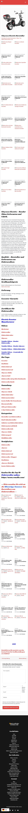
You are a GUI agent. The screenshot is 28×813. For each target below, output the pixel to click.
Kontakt (14, 738)
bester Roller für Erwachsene (11, 401)
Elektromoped (6, 435)
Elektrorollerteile (7, 429)
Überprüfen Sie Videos (14, 764)
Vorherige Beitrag (5, 658)
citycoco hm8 (5, 376)
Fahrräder (14, 761)
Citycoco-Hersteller (14, 790)
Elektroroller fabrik (5, 286)
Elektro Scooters (14, 757)
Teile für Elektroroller (14, 795)
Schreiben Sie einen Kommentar (8, 38)
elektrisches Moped (14, 798)
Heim (14, 734)
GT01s (14, 762)
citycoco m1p (14, 747)
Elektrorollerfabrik (7, 382)
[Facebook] (10, 810)
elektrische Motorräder (14, 770)
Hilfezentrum (14, 740)
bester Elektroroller (8, 466)
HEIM (14, 644)
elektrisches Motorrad (14, 746)
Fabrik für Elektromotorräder (14, 793)
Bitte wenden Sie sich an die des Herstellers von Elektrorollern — (13, 488)
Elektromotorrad (7, 370)
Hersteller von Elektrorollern (11, 417)
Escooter (4, 361)
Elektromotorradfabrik (9, 426)
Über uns (14, 737)
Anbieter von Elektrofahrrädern (12, 423)
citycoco (4, 448)
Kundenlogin (14, 783)
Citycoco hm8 (14, 749)
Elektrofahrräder (7, 335)
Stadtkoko (4, 364)
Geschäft (14, 735)
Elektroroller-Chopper (9, 457)
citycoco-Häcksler (7, 463)
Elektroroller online (10, 475)
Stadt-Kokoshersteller (8, 420)
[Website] (12, 697)
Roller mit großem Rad (14, 773)
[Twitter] (12, 810)
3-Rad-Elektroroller (8, 410)
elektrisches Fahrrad (14, 744)
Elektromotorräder (7, 398)
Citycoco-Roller (6, 373)
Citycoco (4, 338)
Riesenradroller (6, 404)
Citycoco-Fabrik (6, 392)
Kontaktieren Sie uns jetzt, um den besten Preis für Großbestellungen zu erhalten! (13, 651)
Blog (18, 38)
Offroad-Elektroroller (8, 407)
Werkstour (5, 329)
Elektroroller (5, 332)
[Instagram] (15, 810)
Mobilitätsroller (6, 438)
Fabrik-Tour (14, 787)
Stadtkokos (5, 460)
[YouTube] (17, 810)
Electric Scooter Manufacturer (8, 320)
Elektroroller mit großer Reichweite (13, 379)
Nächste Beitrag (23, 658)
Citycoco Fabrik (14, 767)
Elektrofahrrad (6, 367)
